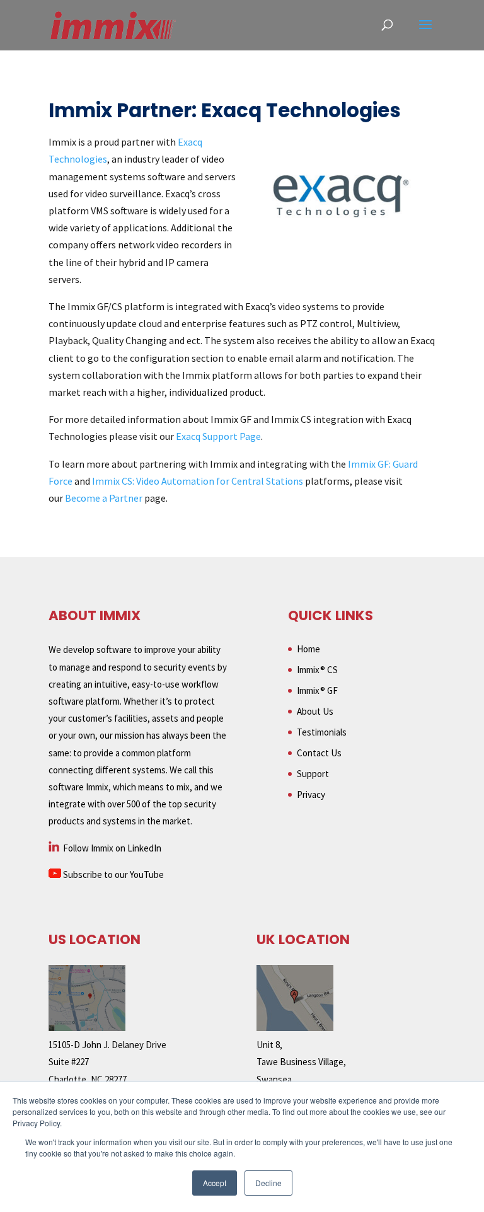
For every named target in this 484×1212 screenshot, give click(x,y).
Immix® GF (317, 690)
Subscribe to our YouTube (112, 874)
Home (308, 649)
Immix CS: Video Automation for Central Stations (197, 481)
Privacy (311, 794)
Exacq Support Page (218, 436)
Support (313, 774)
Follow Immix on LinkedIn (111, 848)
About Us (315, 711)
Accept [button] (214, 1182)
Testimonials (322, 732)
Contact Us (319, 753)
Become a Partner (102, 498)
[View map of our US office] (87, 1028)
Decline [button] (268, 1182)
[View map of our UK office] (294, 1028)
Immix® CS (317, 670)
